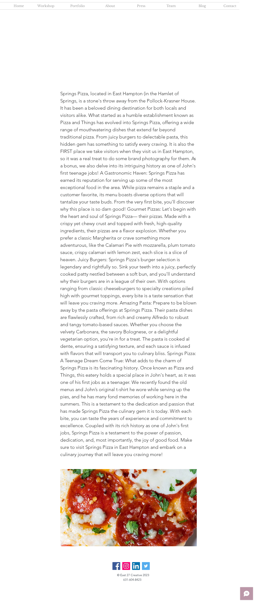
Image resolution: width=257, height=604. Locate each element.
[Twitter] (146, 566)
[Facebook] (116, 566)
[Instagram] (126, 566)
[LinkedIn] (136, 566)
